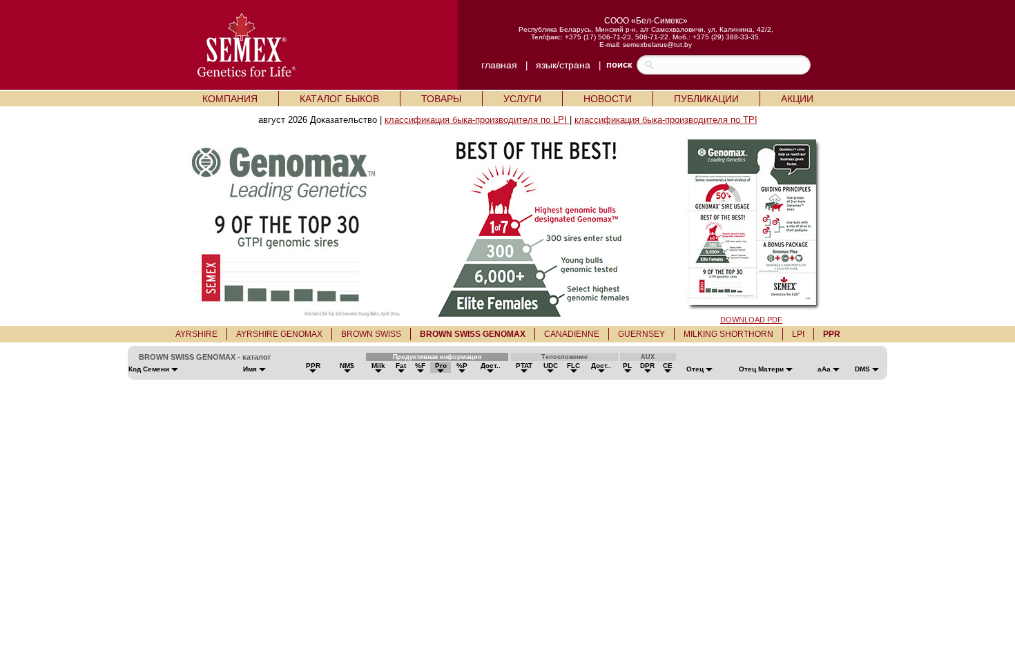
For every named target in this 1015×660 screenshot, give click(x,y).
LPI (798, 334)
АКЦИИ (797, 98)
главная (499, 64)
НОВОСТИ (607, 98)
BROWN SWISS (371, 334)
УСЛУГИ (522, 98)
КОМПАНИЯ (230, 98)
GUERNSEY (641, 334)
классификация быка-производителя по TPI (665, 120)
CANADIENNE (571, 334)
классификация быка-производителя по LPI (477, 120)
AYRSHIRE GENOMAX (279, 334)
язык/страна (563, 64)
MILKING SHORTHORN (728, 334)
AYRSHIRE (196, 334)
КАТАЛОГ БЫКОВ (339, 98)
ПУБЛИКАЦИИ (706, 98)
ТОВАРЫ (441, 98)
